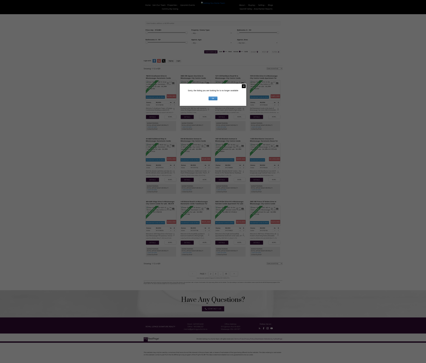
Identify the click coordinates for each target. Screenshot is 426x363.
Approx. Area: (242, 40)
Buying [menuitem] (251, 5)
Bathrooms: (153, 40)
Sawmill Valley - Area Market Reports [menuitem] (256, 9)
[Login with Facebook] (154, 62)
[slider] (147, 32)
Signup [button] (171, 61)
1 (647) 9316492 (152, 127)
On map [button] (253, 52)
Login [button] (178, 61)
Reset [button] (264, 52)
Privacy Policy (249, 339)
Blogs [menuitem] (270, 5)
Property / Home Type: (200, 30)
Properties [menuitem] (172, 5)
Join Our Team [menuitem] (159, 5)
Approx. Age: (196, 40)
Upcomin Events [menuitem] (187, 5)
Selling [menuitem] (261, 5)
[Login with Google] (159, 62)
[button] (213, 308)
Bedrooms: (244, 30)
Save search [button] (209, 52)
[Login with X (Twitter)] (163, 62)
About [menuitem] (242, 5)
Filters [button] (274, 52)
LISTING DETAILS (152, 117)
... (220, 274)
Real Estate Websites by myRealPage (268, 339)
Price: (154, 30)
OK (213, 98)
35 (226, 274)
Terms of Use (239, 339)
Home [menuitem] (148, 5)
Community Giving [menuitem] (170, 9)
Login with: (147, 61)
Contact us (214, 309)
